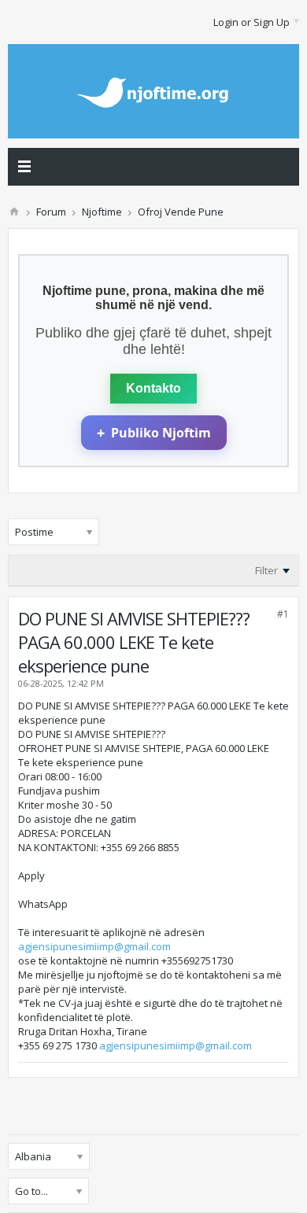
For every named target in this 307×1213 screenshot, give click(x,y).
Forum (51, 212)
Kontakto (153, 388)
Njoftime (102, 212)
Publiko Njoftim (154, 432)
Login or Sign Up (251, 22)
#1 (283, 614)
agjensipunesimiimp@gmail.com (94, 946)
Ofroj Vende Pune (181, 212)
